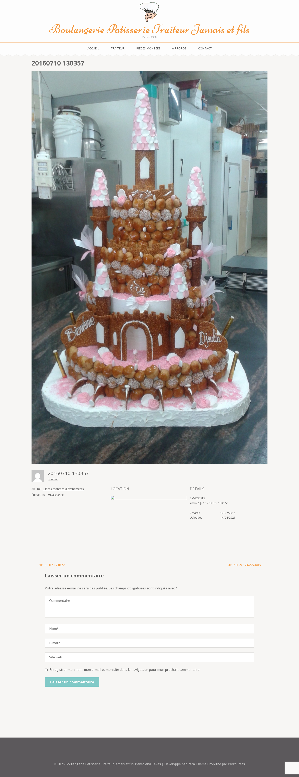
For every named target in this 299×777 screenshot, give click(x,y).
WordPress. (237, 764)
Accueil (93, 48)
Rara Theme (197, 764)
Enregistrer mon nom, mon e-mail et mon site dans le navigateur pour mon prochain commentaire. (124, 669)
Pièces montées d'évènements (63, 489)
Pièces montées (148, 48)
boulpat (53, 479)
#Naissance (56, 495)
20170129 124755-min (244, 565)
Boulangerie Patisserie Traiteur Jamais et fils (149, 29)
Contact (205, 48)
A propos (179, 48)
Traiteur (117, 48)
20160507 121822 (51, 565)
